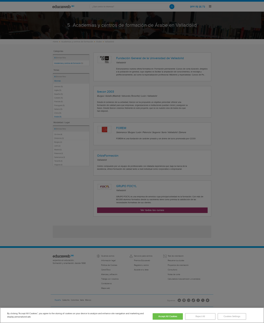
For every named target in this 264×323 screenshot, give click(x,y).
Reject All (200, 316)
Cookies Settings (232, 316)
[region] (132, 315)
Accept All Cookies (167, 316)
